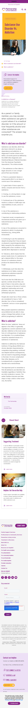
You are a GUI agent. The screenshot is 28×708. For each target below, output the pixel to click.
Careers (3, 565)
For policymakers (5, 552)
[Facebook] (2, 577)
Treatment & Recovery (10, 18)
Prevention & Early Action (8, 537)
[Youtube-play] (16, 577)
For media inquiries (6, 560)
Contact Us (4, 568)
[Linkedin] (12, 577)
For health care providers (7, 550)
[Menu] (25, 9)
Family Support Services (8, 532)
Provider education (6, 563)
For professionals (5, 558)
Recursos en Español (7, 547)
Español (14, 4)
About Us (3, 545)
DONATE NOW (21, 526)
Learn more (8, 88)
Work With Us (5, 542)
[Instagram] (9, 577)
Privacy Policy (13, 642)
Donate (14, 1)
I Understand (14, 703)
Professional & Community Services (11, 534)
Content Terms (5, 642)
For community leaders (7, 555)
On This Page (7, 61)
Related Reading (5, 96)
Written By (7, 397)
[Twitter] (6, 577)
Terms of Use (20, 642)
